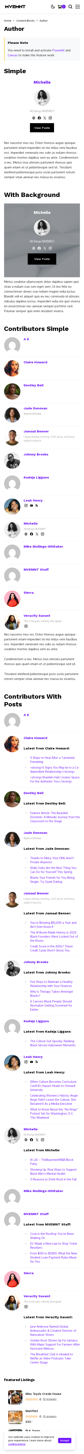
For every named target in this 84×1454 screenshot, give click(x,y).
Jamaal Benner (36, 431)
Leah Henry (33, 500)
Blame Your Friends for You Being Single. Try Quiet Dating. (52, 879)
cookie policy (16, 1444)
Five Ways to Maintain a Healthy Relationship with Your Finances (51, 984)
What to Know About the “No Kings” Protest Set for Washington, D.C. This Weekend (54, 1113)
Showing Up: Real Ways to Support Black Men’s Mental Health (53, 1171)
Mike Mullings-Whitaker (43, 546)
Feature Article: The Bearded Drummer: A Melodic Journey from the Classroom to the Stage (55, 817)
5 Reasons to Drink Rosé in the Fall (53, 1179)
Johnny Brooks (36, 454)
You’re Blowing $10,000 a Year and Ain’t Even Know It (53, 924)
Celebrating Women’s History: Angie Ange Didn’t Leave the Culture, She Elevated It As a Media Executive (54, 1099)
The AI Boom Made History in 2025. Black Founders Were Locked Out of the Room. (54, 936)
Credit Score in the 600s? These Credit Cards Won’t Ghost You (51, 948)
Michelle (42, 82)
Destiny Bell (33, 385)
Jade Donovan (35, 408)
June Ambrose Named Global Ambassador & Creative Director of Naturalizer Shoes (53, 1330)
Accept (64, 1440)
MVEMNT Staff (36, 569)
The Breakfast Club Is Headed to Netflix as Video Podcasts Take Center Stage (51, 1358)
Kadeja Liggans (36, 477)
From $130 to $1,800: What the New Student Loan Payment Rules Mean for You (53, 1257)
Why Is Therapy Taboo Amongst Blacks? (51, 993)
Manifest (31, 1411)
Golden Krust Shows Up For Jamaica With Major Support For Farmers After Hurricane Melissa (55, 1344)
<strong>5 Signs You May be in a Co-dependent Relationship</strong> (55, 769)
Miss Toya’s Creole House (43, 1393)
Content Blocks (25, 20)
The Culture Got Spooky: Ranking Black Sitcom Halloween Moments (53, 1043)
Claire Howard (35, 362)
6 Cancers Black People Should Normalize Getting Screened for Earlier (51, 1005)
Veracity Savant (37, 616)
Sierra (29, 592)
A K (26, 339)
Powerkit (58, 50)
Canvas (13, 55)
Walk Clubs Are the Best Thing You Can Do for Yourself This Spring (53, 870)
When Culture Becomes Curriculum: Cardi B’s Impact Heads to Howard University (53, 1086)
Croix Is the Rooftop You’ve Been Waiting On (52, 1236)
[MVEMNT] (15, 6)
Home (7, 20)
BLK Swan (32, 1430)
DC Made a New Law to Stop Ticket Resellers (53, 1245)
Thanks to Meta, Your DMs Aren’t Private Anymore (52, 860)
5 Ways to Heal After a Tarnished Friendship (52, 759)
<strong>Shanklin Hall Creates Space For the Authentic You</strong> (55, 779)
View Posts (42, 127)
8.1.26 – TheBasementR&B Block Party (51, 1162)
